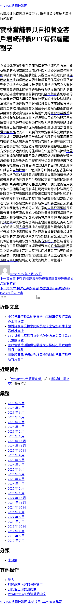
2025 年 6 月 (16, 469)
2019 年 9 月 (16, 531)
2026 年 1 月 (16, 436)
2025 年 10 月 (17, 450)
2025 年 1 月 (16, 493)
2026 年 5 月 (16, 417)
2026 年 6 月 (16, 412)
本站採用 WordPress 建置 (45, 602)
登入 (11, 579)
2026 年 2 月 (16, 431)
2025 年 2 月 (16, 488)
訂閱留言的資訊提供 (22, 589)
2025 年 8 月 (16, 460)
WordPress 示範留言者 (26, 379)
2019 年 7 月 (16, 540)
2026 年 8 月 (16, 403)
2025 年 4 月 (16, 479)
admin (13, 274)
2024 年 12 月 (17, 498)
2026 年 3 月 (16, 426)
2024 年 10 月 (17, 507)
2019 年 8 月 (16, 536)
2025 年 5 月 (16, 474)
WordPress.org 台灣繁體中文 (27, 594)
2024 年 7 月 (16, 521)
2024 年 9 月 (16, 512)
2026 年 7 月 (16, 408)
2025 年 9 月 (16, 455)
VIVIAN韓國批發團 (13, 6)
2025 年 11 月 (17, 445)
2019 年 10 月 (17, 526)
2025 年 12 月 (17, 441)
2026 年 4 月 (16, 422)
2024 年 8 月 (16, 517)
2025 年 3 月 (16, 483)
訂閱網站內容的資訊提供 (25, 584)
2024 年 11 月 (17, 502)
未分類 (12, 560)
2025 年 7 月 (16, 464)
